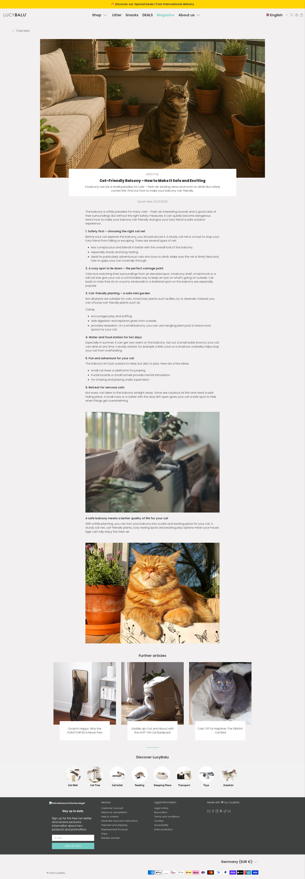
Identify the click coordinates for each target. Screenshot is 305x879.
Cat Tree (95, 785)
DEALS (147, 15)
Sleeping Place (162, 785)
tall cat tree (93, 278)
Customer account (112, 808)
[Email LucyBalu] (208, 812)
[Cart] (301, 15)
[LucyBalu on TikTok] (225, 812)
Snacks (131, 15)
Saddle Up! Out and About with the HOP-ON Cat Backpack (152, 731)
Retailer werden (110, 838)
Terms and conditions (167, 816)
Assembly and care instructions (119, 820)
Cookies (159, 820)
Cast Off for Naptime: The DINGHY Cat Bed (220, 731)
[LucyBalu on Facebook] (212, 812)
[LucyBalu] (15, 15)
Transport (184, 785)
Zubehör (228, 785)
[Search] (291, 14)
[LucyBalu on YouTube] (229, 812)
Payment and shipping (114, 825)
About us (186, 15)
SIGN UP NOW (73, 846)
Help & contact (109, 816)
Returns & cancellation (114, 812)
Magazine (165, 15)
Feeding (139, 785)
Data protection (163, 829)
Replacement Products (114, 829)
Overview (22, 31)
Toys (206, 785)
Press (104, 833)
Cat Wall (73, 785)
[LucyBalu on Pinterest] (221, 812)
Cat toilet (117, 785)
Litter (117, 15)
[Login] (296, 14)
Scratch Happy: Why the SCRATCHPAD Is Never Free (84, 731)
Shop (96, 15)
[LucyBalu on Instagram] (217, 812)
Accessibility (161, 825)
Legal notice (161, 808)
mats (100, 282)
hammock (203, 274)
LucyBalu (60, 872)
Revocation (160, 812)
